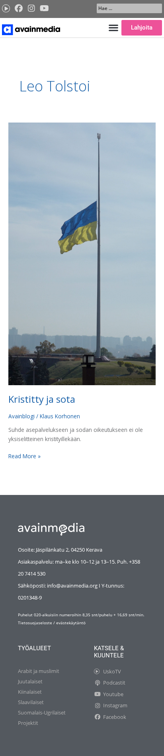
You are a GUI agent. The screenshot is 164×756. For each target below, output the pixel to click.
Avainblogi (21, 416)
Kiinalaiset (30, 691)
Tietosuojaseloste (35, 622)
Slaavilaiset (31, 702)
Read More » (24, 456)
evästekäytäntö (71, 622)
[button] (113, 28)
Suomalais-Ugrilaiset (42, 712)
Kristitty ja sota (41, 399)
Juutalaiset (30, 681)
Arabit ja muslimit (38, 671)
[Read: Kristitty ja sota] (82, 253)
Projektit (28, 722)
